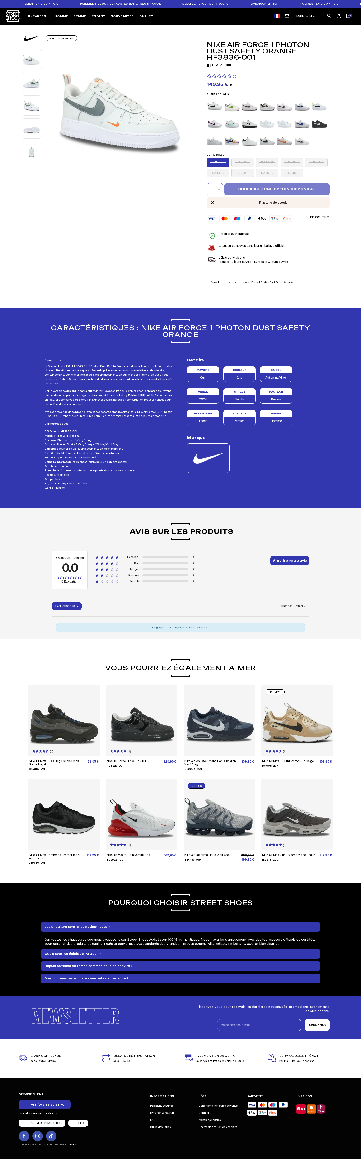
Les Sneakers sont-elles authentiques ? (77, 927)
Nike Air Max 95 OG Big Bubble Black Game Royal (54, 763)
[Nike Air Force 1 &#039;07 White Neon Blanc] (319, 106)
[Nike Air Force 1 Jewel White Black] (250, 123)
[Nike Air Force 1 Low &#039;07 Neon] (267, 140)
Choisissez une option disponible (277, 189)
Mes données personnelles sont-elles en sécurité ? (86, 978)
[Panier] (348, 16)
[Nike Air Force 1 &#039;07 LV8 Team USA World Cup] (284, 106)
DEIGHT (72, 1144)
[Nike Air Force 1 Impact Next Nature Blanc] (232, 123)
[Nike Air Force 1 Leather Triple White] (267, 123)
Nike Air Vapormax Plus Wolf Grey (207, 855)
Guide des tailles (318, 217)
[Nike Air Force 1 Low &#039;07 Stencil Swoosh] (302, 140)
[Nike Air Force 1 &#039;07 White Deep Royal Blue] (302, 106)
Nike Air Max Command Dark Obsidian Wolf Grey (210, 763)
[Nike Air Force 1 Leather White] (284, 123)
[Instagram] (37, 1136)
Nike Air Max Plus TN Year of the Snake (288, 855)
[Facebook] (24, 1136)
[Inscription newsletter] (287, 16)
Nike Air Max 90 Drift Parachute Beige (288, 761)
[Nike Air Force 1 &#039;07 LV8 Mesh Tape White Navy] (250, 106)
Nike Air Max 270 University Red (128, 855)
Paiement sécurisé (161, 1105)
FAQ (152, 1120)
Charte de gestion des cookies (218, 1127)
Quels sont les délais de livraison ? (73, 954)
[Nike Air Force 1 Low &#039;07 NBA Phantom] (250, 140)
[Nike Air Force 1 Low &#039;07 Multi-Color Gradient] (232, 140)
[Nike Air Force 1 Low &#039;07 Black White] (319, 123)
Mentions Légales (210, 1120)
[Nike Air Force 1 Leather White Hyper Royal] (302, 123)
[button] (45, 1104)
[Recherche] (329, 16)
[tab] (180, 927)
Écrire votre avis (291, 560)
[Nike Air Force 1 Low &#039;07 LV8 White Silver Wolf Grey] (215, 140)
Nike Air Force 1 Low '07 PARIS (127, 761)
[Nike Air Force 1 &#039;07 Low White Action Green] (232, 106)
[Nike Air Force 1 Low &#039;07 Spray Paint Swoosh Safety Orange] (284, 140)
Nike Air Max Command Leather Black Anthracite (54, 856)
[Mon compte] (339, 16)
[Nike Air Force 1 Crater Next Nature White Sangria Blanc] (215, 123)
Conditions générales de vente (218, 1105)
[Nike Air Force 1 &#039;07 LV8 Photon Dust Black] (267, 106)
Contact (204, 1113)
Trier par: (287, 606)
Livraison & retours (162, 1113)
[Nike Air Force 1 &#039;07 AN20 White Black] (215, 106)
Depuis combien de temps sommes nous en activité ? (88, 966)
